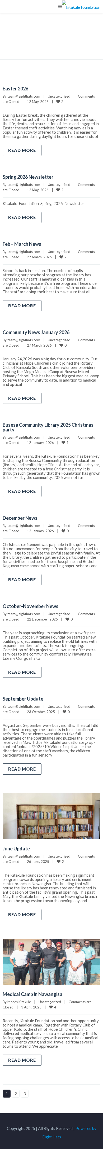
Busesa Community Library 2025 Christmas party (48, 427)
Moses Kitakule (19, 1002)
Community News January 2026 (36, 332)
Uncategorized (59, 96)
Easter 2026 (15, 88)
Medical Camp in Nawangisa (32, 994)
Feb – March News (22, 244)
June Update (16, 848)
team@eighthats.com (23, 96)
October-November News (30, 606)
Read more (22, 150)
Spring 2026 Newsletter (28, 177)
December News (20, 518)
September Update (23, 699)
